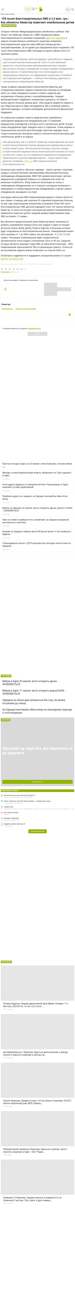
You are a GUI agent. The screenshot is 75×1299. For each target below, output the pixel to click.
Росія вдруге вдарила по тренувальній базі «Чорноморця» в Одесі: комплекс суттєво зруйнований (35, 486)
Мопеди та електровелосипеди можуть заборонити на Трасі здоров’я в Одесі (36, 474)
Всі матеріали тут (37, 782)
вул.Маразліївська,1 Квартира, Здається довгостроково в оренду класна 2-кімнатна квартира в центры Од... (35, 1053)
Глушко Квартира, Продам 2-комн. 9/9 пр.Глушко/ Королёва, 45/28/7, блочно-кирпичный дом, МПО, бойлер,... (37, 1102)
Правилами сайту (35, 328)
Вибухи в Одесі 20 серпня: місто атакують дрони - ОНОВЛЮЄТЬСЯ (30, 682)
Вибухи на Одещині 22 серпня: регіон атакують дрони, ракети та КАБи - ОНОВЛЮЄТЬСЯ (37, 509)
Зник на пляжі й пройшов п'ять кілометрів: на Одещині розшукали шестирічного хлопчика (35, 521)
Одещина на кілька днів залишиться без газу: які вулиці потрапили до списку (33, 701)
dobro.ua (28, 161)
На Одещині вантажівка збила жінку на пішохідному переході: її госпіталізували (37, 711)
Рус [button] (68, 9)
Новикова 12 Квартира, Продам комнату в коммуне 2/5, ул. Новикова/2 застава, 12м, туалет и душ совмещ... (32, 1199)
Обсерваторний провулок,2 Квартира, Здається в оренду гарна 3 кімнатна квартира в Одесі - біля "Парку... (35, 1150)
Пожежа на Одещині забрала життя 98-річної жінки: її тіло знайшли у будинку (36, 533)
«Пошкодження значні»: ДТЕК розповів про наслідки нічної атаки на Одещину (36, 544)
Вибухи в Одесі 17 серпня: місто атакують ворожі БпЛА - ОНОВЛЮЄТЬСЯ (34, 692)
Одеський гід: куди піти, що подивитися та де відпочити (37, 750)
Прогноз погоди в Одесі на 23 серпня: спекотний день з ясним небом (37, 463)
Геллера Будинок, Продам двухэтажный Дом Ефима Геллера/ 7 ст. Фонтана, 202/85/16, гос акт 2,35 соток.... (36, 1005)
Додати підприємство (37, 831)
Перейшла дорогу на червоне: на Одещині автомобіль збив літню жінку (35, 497)
